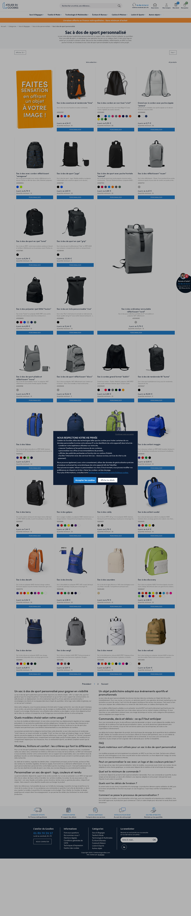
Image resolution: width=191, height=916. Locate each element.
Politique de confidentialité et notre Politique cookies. (108, 472)
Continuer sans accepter (124, 434)
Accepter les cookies (85, 480)
